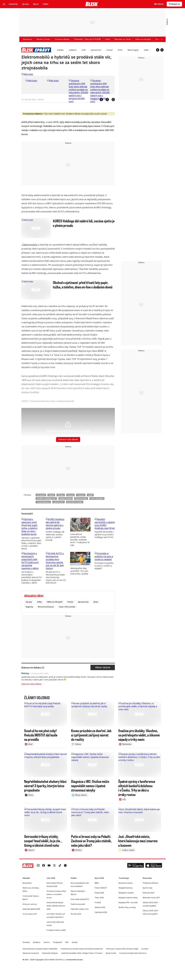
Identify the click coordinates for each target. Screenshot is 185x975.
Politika (60, 50)
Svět (84, 50)
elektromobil (65, 498)
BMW (51, 495)
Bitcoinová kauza (46, 606)
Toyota (80, 495)
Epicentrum (96, 50)
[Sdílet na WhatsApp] (112, 99)
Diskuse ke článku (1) (32, 667)
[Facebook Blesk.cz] (157, 50)
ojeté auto (58, 502)
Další (146, 50)
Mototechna (81, 498)
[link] (38, 866)
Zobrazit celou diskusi (31, 683)
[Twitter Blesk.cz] (162, 50)
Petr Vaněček (97, 498)
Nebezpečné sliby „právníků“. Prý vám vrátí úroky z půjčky (79, 571)
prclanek (41, 495)
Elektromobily (30, 244)
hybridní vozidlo (74, 502)
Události (72, 50)
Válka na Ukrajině (54, 602)
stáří (90, 495)
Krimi (120, 50)
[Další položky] (162, 39)
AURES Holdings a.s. (46, 498)
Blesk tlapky (133, 50)
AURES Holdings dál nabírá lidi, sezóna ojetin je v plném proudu (55, 535)
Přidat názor (102, 667)
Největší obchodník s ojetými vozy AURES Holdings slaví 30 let (104, 534)
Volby (39, 602)
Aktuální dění (33, 595)
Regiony (29, 606)
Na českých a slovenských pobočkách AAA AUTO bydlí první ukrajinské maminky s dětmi (31, 577)
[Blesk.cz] (91, 4)
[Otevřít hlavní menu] (4, 4)
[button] (135, 866)
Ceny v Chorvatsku (67, 606)
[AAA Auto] (27, 74)
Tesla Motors (43, 502)
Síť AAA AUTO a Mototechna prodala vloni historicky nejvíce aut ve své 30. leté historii (56, 577)
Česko (61, 495)
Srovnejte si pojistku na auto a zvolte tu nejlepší (104, 566)
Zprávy (29, 602)
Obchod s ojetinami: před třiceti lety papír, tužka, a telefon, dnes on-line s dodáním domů (31, 543)
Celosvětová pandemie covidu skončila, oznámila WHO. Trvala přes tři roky (80, 539)
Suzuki (70, 495)
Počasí (109, 50)
